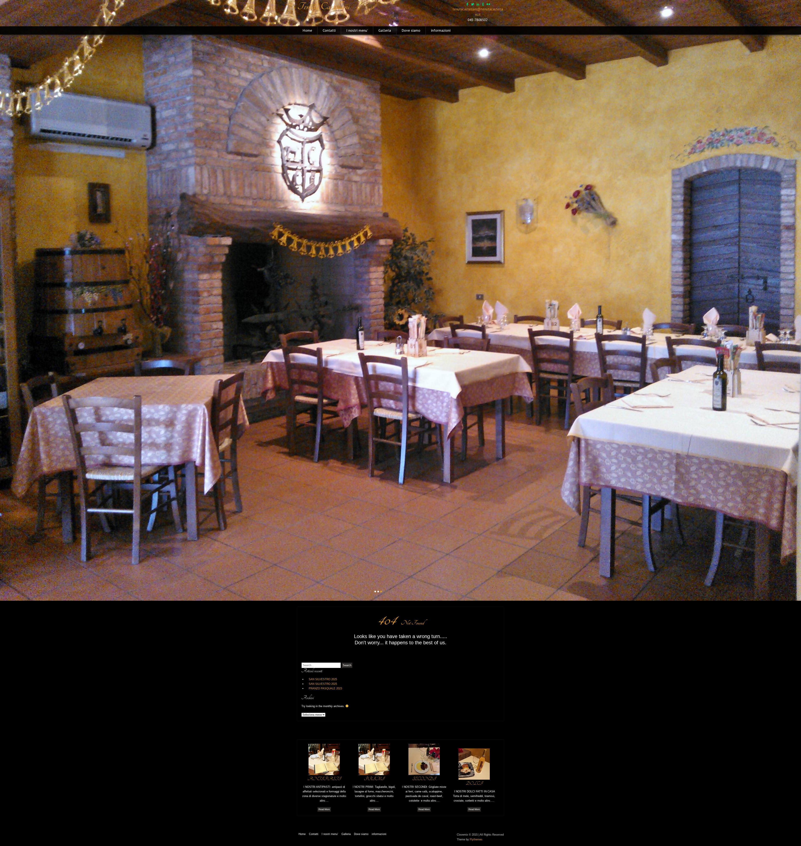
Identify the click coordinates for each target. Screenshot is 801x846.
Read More (324, 809)
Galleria (384, 30)
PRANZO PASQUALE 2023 (325, 688)
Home (307, 30)
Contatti (329, 30)
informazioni (441, 30)
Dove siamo (411, 30)
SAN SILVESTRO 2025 (323, 679)
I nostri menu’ (357, 30)
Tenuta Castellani (323, 6)
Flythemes (476, 839)
